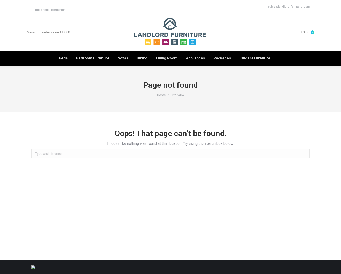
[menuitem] (63, 58)
